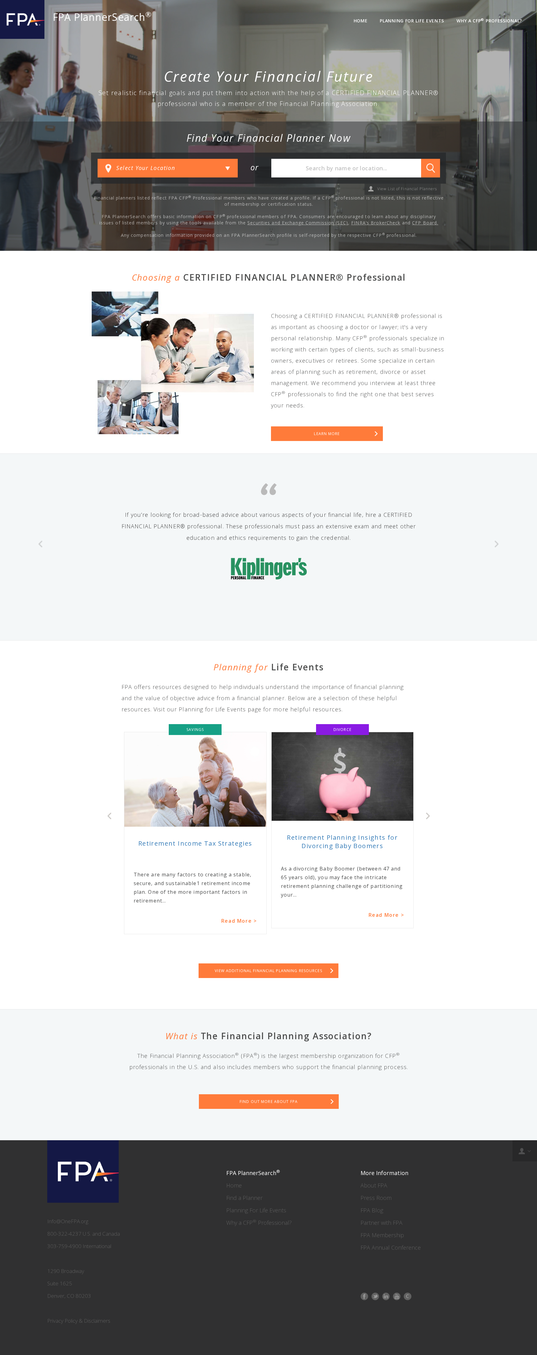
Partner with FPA (381, 1222)
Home (234, 1185)
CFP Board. (425, 223)
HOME (361, 21)
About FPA (373, 1185)
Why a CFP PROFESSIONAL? (489, 20)
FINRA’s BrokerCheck (375, 223)
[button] (40, 574)
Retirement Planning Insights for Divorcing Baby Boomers (195, 841)
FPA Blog (371, 1210)
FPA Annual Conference (390, 1247)
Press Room (376, 1197)
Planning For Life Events (256, 1210)
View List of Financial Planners (407, 188)
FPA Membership (382, 1235)
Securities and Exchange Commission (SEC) (297, 223)
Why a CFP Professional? (259, 1222)
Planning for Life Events (412, 21)
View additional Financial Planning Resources (268, 970)
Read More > (239, 915)
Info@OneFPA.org (67, 1221)
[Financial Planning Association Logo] (22, 19)
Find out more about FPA (269, 1101)
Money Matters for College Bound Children (342, 851)
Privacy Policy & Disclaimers (78, 1320)
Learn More (327, 433)
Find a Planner (244, 1197)
